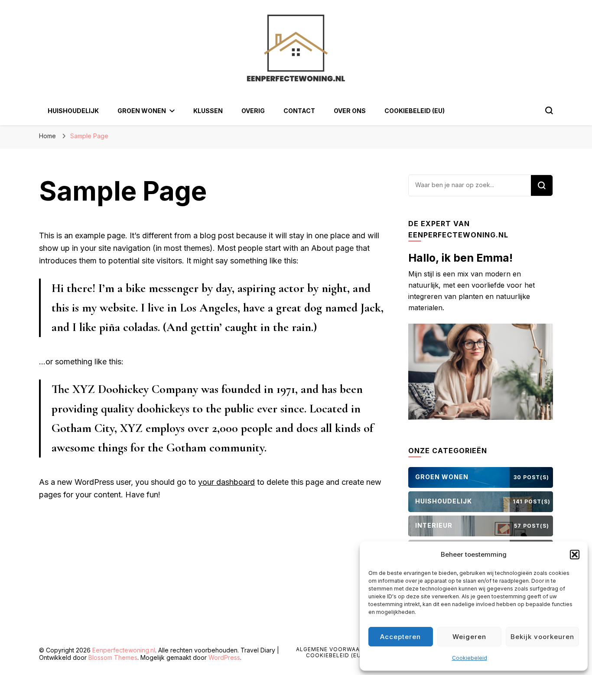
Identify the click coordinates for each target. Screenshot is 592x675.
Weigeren (469, 637)
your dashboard (226, 482)
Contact (299, 110)
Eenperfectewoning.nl (123, 650)
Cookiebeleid (469, 658)
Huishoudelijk (73, 110)
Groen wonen (141, 110)
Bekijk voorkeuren (542, 637)
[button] (574, 554)
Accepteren (400, 637)
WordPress (224, 657)
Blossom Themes (112, 657)
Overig (253, 110)
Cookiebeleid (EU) (414, 110)
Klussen (208, 110)
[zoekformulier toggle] (549, 110)
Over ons (350, 110)
